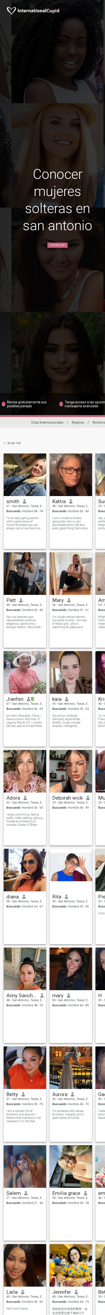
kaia (57, 699)
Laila (12, 1292)
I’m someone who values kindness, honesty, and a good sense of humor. (68, 1114)
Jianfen (14, 699)
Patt (11, 600)
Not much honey (17, 1308)
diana (12, 897)
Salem (13, 1193)
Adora (13, 798)
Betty (12, 1094)
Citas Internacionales (47, 422)
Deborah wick (67, 798)
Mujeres (78, 422)
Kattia (59, 501)
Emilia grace (66, 1193)
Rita (56, 897)
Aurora (59, 1094)
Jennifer (61, 1292)
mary (57, 995)
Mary (58, 600)
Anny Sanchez (21, 995)
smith (12, 501)
